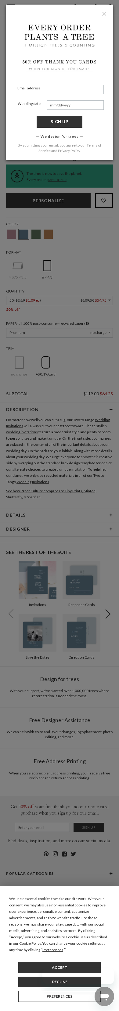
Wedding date (29, 103)
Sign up (59, 121)
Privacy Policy (69, 150)
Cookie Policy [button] (30, 943)
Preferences (59, 996)
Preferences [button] (52, 949)
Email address (29, 88)
